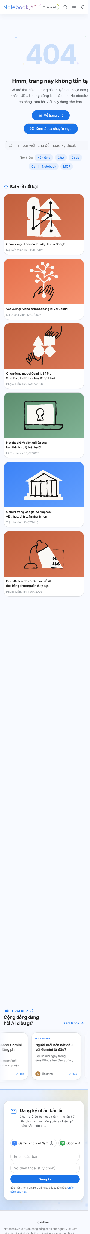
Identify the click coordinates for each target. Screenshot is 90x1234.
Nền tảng (43, 157)
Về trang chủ (53, 115)
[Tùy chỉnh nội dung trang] (74, 7)
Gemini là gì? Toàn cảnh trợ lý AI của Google (36, 244)
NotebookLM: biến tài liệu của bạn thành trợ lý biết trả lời (26, 445)
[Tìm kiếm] (65, 7)
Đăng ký (45, 1179)
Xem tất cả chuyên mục (53, 129)
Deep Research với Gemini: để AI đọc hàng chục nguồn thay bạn (28, 583)
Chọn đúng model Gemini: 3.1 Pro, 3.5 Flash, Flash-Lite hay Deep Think (30, 375)
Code (75, 157)
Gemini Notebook (43, 166)
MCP (66, 166)
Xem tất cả (71, 1023)
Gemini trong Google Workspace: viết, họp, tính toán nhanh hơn (28, 514)
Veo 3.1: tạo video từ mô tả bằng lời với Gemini (37, 309)
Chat (61, 157)
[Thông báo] (83, 7)
